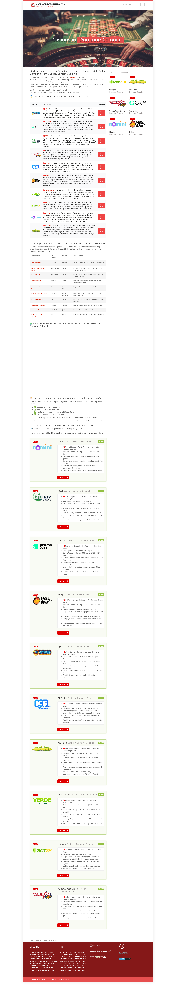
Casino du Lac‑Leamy (38, 306)
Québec (40, 940)
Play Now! (101, 113)
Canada (73, 77)
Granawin (48, 121)
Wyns (47, 109)
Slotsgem (48, 203)
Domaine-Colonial (82, 441)
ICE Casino (48, 163)
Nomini (47, 213)
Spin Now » (63, 477)
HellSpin (47, 175)
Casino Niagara (36, 274)
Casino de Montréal (37, 262)
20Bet (47, 136)
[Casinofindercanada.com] (48, 5)
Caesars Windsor (36, 281)
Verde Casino (49, 190)
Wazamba (48, 225)
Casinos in (33, 940)
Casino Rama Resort (37, 299)
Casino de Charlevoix (38, 310)
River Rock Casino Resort (39, 293)
